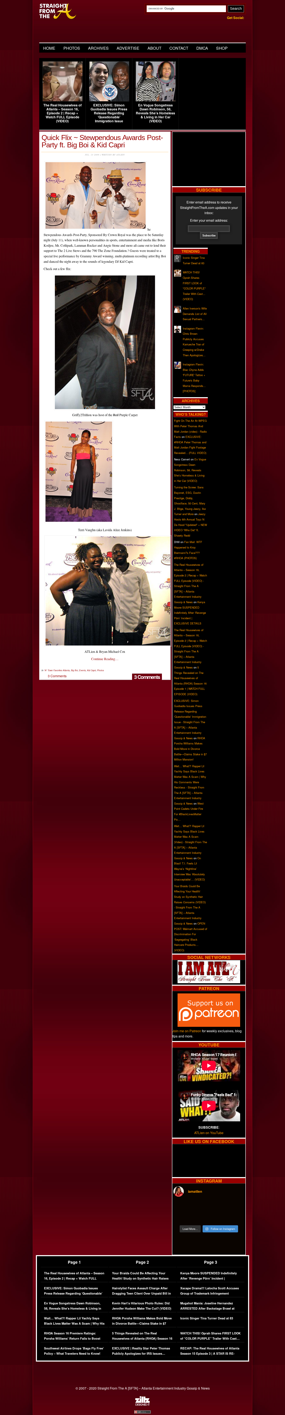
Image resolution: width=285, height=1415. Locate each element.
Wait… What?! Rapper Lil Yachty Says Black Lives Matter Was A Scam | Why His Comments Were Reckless (74, 1323)
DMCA (202, 48)
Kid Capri (91, 670)
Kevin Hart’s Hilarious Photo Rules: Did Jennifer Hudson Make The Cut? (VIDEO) (141, 1306)
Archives (98, 48)
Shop (222, 48)
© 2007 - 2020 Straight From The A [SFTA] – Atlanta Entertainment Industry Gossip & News (143, 1388)
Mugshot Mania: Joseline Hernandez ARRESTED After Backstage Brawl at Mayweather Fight (207, 1308)
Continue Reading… (105, 659)
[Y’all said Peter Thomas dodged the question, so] (217, 1206)
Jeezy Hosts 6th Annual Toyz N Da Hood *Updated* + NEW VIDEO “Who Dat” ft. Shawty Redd (190, 524)
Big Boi (74, 670)
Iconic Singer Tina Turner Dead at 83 (206, 1318)
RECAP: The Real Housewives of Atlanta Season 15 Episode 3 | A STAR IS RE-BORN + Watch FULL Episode (209, 1353)
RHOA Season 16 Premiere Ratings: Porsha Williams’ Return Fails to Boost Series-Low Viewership (72, 1338)
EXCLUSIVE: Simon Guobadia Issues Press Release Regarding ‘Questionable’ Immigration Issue (109, 113)
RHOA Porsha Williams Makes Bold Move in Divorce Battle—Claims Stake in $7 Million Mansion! (190, 748)
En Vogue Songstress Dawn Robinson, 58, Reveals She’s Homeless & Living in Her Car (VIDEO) (155, 113)
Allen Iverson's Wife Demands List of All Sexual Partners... (195, 313)
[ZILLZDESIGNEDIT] (142, 1404)
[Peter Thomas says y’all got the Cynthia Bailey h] (181, 1217)
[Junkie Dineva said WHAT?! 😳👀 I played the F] (199, 1217)
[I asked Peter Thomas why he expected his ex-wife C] (235, 1206)
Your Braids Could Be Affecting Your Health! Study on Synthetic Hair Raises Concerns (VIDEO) (140, 1278)
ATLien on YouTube (208, 1132)
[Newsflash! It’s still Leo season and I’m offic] (181, 1206)
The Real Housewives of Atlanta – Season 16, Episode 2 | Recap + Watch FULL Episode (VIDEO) (62, 113)
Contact (178, 48)
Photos (71, 48)
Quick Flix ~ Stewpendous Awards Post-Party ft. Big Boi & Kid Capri (102, 141)
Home (49, 48)
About (154, 48)
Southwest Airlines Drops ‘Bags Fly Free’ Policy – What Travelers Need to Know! (74, 1351)
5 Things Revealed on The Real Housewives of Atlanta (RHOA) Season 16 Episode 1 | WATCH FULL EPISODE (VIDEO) (142, 1341)
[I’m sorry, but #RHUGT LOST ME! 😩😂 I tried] (199, 1206)
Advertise (128, 48)
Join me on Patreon (186, 1030)
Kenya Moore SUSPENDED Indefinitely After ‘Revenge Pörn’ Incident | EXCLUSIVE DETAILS (190, 612)
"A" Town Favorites (53, 670)
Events (82, 670)
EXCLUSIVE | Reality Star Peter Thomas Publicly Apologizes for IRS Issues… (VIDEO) (141, 1353)
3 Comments (147, 676)
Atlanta (66, 670)
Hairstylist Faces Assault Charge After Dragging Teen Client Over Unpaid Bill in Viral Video (141, 1293)
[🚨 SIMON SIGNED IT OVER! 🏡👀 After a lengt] (235, 1217)
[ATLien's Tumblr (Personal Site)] (209, 981)
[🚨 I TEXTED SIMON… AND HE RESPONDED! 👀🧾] (217, 1217)
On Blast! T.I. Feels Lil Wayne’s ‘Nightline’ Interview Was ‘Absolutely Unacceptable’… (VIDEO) (189, 868)
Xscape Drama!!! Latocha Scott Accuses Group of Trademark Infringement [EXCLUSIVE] (209, 1293)
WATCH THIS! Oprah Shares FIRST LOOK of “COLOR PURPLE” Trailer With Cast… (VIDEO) (210, 1338)
